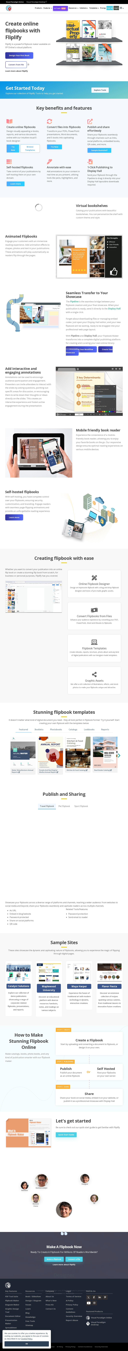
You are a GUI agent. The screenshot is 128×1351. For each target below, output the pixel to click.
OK (27, 1344)
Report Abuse (72, 1320)
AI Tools (59, 8)
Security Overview (74, 1316)
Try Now (13, 148)
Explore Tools (100, 90)
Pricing (103, 8)
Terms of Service (73, 1296)
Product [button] (38, 8)
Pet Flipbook (64, 806)
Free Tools (30, 1321)
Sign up (110, 8)
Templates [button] (93, 8)
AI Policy (69, 1300)
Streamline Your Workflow (81, 349)
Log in (116, 8)
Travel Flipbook (47, 806)
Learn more (15, 184)
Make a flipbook (54, 1259)
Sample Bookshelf (99, 150)
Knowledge (31, 1317)
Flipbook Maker (12, 1300)
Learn (28, 1309)
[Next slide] (119, 756)
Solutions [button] (83, 8)
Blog (28, 1313)
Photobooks (56, 729)
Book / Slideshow (33, 1296)
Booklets (39, 729)
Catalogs (73, 729)
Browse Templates (30, 148)
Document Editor (12, 1316)
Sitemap (29, 1325)
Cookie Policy (26, 1339)
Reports (105, 729)
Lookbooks (89, 729)
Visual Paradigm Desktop (35, 2)
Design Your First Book (19, 55)
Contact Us (51, 1309)
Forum (28, 1305)
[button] (47, 8)
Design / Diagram (33, 1300)
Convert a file (74, 1259)
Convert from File (16, 64)
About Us (50, 1296)
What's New (51, 1300)
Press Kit (50, 1305)
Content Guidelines (85, 1347)
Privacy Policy (72, 1305)
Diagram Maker (12, 1305)
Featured (23, 729)
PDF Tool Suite (11, 1296)
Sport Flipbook (81, 806)
